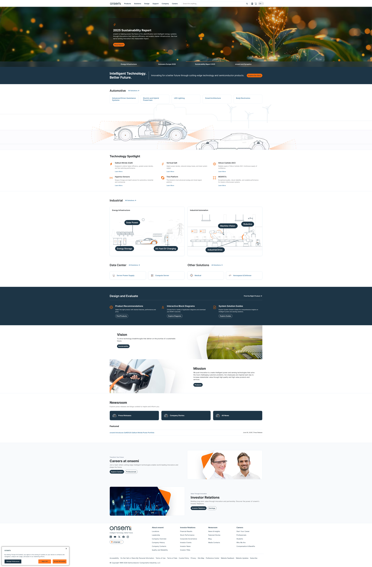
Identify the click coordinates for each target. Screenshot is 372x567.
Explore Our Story (254, 75)
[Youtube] (115, 537)
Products (198, 385)
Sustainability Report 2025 (205, 64)
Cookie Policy (184, 558)
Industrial (116, 200)
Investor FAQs (185, 550)
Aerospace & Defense (242, 275)
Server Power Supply (125, 275)
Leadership (156, 535)
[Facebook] (123, 537)
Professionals (131, 472)
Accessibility (114, 558)
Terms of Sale (172, 558)
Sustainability (123, 346)
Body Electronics (243, 98)
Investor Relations (198, 508)
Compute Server (162, 275)
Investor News (185, 546)
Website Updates (242, 558)
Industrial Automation (199, 210)
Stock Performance (187, 535)
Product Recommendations (129, 306)
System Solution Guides (231, 306)
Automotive (118, 90)
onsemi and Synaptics (243, 64)
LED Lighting (179, 98)
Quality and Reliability (160, 550)
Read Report (118, 45)
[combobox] (213, 4)
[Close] (66, 548)
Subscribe (253, 558)
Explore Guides (225, 316)
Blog (210, 539)
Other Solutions (198, 265)
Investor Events (185, 542)
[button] (247, 4)
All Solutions (133, 91)
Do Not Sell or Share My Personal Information (137, 558)
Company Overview (159, 539)
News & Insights (214, 531)
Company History (158, 542)
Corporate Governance (188, 539)
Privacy (193, 558)
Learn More (118, 171)
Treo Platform (172, 177)
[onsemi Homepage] (115, 4)
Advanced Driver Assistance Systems (124, 99)
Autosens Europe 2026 (167, 64)
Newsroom (212, 527)
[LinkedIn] (111, 537)
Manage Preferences (12, 561)
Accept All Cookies (59, 561)
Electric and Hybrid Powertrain (151, 99)
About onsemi (158, 527)
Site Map (201, 558)
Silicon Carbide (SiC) (227, 163)
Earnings (212, 508)
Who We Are (240, 542)
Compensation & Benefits (245, 546)
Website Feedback (227, 558)
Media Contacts (214, 542)
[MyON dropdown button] (253, 3)
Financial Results (186, 531)
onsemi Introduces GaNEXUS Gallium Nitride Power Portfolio (132, 433)
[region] (35, 555)
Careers (239, 527)
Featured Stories (214, 535)
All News (225, 415)
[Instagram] (128, 537)
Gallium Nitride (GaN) (124, 163)
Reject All (44, 561)
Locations (155, 531)
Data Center (118, 265)
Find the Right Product (252, 296)
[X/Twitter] (119, 537)
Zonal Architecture (213, 98)
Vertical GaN (172, 163)
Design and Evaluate (124, 296)
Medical (198, 275)
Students (239, 539)
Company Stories (177, 415)
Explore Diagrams (174, 316)
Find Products (122, 316)
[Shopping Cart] (256, 3)
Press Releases (124, 415)
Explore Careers (117, 472)
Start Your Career (242, 531)
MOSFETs (222, 177)
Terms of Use (160, 558)
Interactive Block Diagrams (181, 306)
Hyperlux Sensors (122, 177)
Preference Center (212, 558)
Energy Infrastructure (129, 64)
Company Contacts (159, 546)
